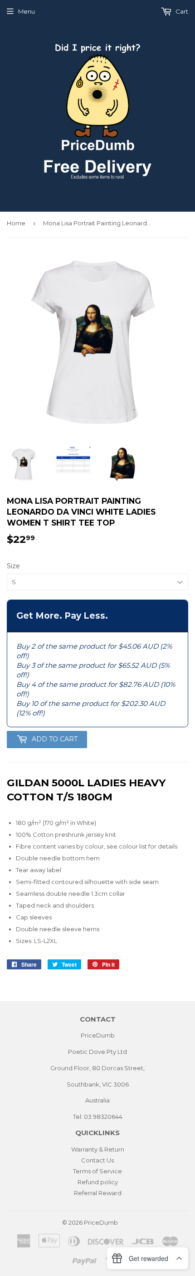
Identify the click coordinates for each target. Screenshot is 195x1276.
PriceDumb (101, 1222)
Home (16, 223)
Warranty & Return (97, 1149)
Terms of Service (97, 1171)
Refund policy (98, 1182)
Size (13, 566)
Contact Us (97, 1160)
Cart (181, 11)
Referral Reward (98, 1193)
